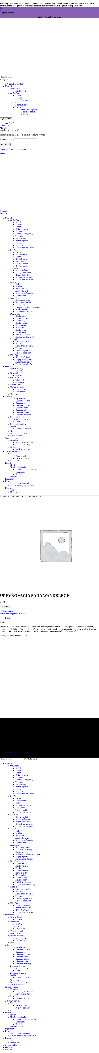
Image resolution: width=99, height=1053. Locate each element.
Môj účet (8, 1050)
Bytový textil (15, 385)
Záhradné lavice (21, 408)
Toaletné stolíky (21, 264)
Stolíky (18, 227)
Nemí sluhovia (21, 261)
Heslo (6, 139)
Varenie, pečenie (17, 382)
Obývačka (14, 93)
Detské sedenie (21, 323)
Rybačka (13, 447)
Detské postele (21, 91)
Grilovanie (14, 431)
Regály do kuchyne (23, 275)
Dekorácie (14, 373)
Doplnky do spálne (23, 266)
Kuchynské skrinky (23, 273)
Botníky (18, 343)
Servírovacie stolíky (23, 296)
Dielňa (13, 426)
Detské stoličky (21, 318)
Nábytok (8, 86)
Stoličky (18, 286)
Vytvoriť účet (14, 130)
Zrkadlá (18, 371)
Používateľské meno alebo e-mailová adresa (22, 135)
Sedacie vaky (20, 238)
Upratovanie (15, 394)
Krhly (17, 422)
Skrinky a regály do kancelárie (27, 307)
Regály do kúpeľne (23, 359)
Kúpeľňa (14, 355)
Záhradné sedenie (22, 401)
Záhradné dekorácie (18, 417)
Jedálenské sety (21, 289)
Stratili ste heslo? (7, 149)
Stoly (17, 284)
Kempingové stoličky (24, 442)
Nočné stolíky (21, 105)
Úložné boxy (20, 389)
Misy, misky (20, 380)
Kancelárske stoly (22, 300)
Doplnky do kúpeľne (24, 364)
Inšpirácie (4, 8)
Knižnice (19, 245)
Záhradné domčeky (18, 424)
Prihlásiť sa (5, 144)
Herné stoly (20, 327)
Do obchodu (5, 607)
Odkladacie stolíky (23, 353)
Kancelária (14, 298)
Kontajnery (20, 304)
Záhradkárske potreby (19, 419)
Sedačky (18, 98)
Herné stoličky (21, 325)
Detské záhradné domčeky (26, 469)
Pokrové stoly (21, 456)
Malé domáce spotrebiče (20, 483)
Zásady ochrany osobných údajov (19, 752)
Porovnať (9, 1047)
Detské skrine (21, 330)
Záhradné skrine (22, 412)
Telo (12, 490)
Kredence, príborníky (24, 293)
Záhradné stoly (21, 403)
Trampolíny (20, 472)
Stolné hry (14, 461)
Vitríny (18, 243)
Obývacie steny (21, 229)
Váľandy (24, 114)
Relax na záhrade (17, 436)
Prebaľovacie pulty (23, 334)
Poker (12, 454)
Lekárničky (20, 392)
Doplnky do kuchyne (24, 280)
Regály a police (21, 241)
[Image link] (16, 725)
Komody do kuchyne (24, 277)
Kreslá (18, 95)
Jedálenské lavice (22, 291)
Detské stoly (20, 320)
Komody (19, 231)
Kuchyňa (14, 268)
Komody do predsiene (24, 346)
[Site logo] (16, 75)
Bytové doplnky (16, 368)
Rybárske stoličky (22, 449)
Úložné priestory (17, 387)
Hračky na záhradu (18, 467)
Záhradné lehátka (22, 410)
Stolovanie (14, 378)
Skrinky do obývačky (24, 234)
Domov (3, 497)
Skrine (18, 257)
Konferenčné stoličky (24, 311)
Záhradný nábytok (17, 398)
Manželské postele (28, 112)
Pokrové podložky (22, 458)
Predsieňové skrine (23, 341)
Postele (18, 107)
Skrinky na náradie (23, 429)
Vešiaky (18, 348)
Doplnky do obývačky (24, 248)
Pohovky (24, 100)
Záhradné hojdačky (23, 415)
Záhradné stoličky (22, 405)
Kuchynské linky (22, 270)
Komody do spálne (23, 259)
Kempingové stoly (22, 444)
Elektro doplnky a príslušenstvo (23, 485)
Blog (2, 10)
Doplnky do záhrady (18, 433)
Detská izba (15, 88)
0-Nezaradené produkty (14, 84)
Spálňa (13, 102)
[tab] (7, 618)
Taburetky (19, 236)
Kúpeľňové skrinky (23, 357)
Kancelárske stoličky (23, 302)
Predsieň (13, 339)
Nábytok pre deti (17, 476)
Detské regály (21, 332)
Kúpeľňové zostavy (23, 362)
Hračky (13, 465)
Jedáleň (13, 282)
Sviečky (18, 375)
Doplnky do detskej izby (25, 337)
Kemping (14, 440)
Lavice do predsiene (23, 350)
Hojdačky (19, 474)
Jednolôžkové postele (29, 109)
